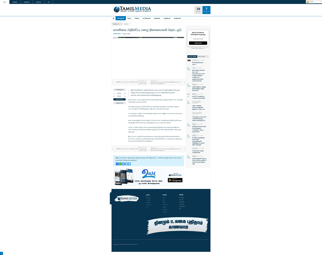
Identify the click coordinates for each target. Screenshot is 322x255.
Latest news (192, 56)
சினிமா (137, 18)
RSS (180, 208)
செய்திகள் (120, 18)
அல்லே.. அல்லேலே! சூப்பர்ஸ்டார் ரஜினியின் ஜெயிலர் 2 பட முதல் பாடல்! (198, 107)
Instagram (182, 206)
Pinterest (181, 202)
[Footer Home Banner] (177, 226)
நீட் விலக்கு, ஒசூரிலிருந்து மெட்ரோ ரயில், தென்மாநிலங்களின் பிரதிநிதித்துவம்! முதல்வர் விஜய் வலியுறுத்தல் (198, 141)
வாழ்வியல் (167, 18)
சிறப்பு (129, 18)
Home (114, 18)
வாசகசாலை (38, 2)
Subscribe (198, 43)
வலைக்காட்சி (26, 2)
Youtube (181, 204)
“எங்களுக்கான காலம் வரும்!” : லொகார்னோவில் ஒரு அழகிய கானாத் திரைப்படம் (199, 118)
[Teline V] (132, 9)
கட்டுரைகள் (147, 18)
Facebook (181, 197)
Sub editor (116, 34)
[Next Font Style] (125, 96)
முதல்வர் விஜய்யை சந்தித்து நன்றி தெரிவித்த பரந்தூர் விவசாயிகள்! (199, 88)
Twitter (181, 199)
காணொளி (177, 18)
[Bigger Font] (125, 93)
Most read (201, 56)
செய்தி (164, 197)
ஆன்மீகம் (157, 18)
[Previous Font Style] (114, 96)
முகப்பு (4, 2)
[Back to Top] (1, 253)
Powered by (195, 48)
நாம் (49, 2)
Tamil (311, 1)
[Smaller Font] (114, 93)
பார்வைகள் (15, 2)
